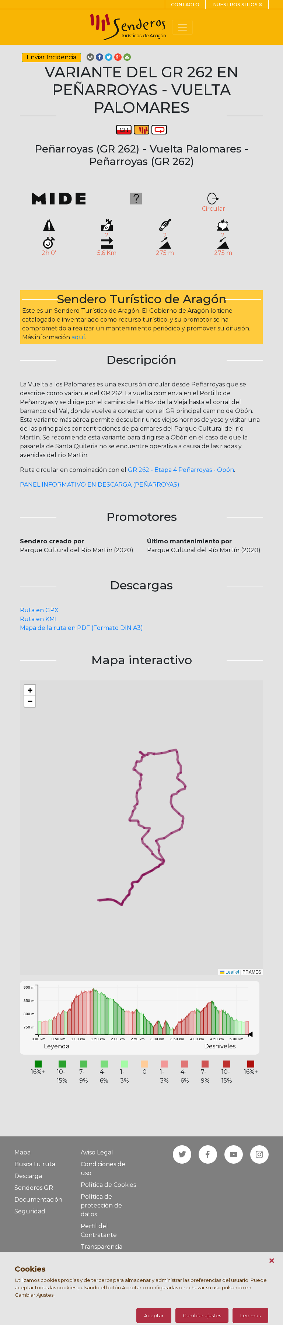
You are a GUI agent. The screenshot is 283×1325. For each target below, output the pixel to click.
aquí (78, 337)
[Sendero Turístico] (141, 129)
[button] (29, 690)
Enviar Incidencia (51, 57)
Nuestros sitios (237, 4)
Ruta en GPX (39, 610)
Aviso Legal (97, 1152)
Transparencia (101, 1246)
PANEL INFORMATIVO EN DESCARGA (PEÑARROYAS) (99, 484)
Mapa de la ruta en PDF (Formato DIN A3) (81, 627)
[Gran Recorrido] (124, 129)
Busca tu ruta (34, 1164)
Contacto (185, 4)
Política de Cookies (108, 1184)
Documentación (38, 1199)
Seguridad (29, 1211)
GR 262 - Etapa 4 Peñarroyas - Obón (181, 469)
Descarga (28, 1175)
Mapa (22, 1152)
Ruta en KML (39, 619)
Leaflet (231, 971)
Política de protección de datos (101, 1205)
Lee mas (250, 1315)
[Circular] (159, 129)
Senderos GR (33, 1187)
